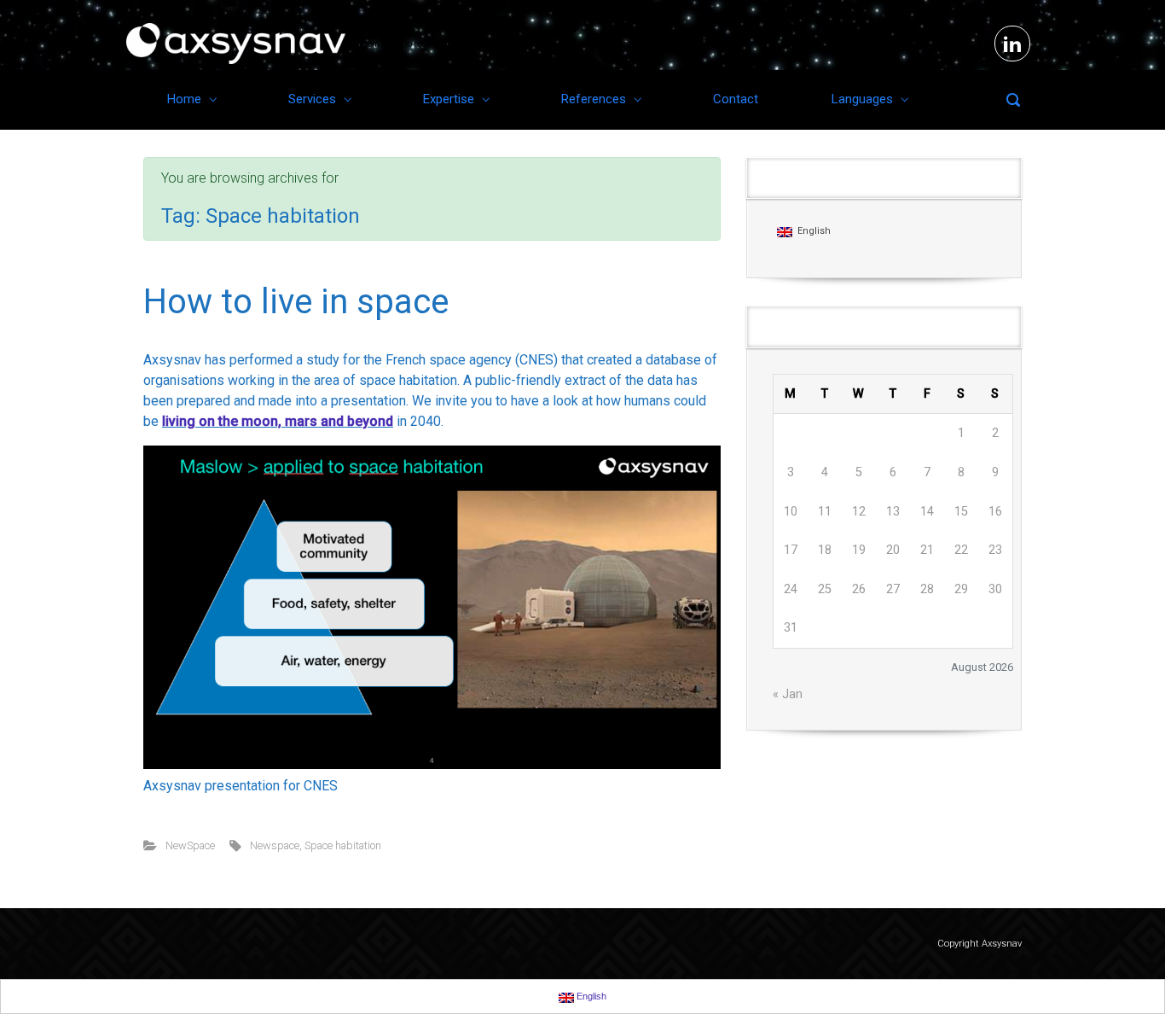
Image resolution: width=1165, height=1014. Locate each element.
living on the (201, 421)
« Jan (788, 694)
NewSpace (190, 845)
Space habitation (342, 845)
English (811, 230)
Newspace (274, 845)
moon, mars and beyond (317, 421)
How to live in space (296, 302)
